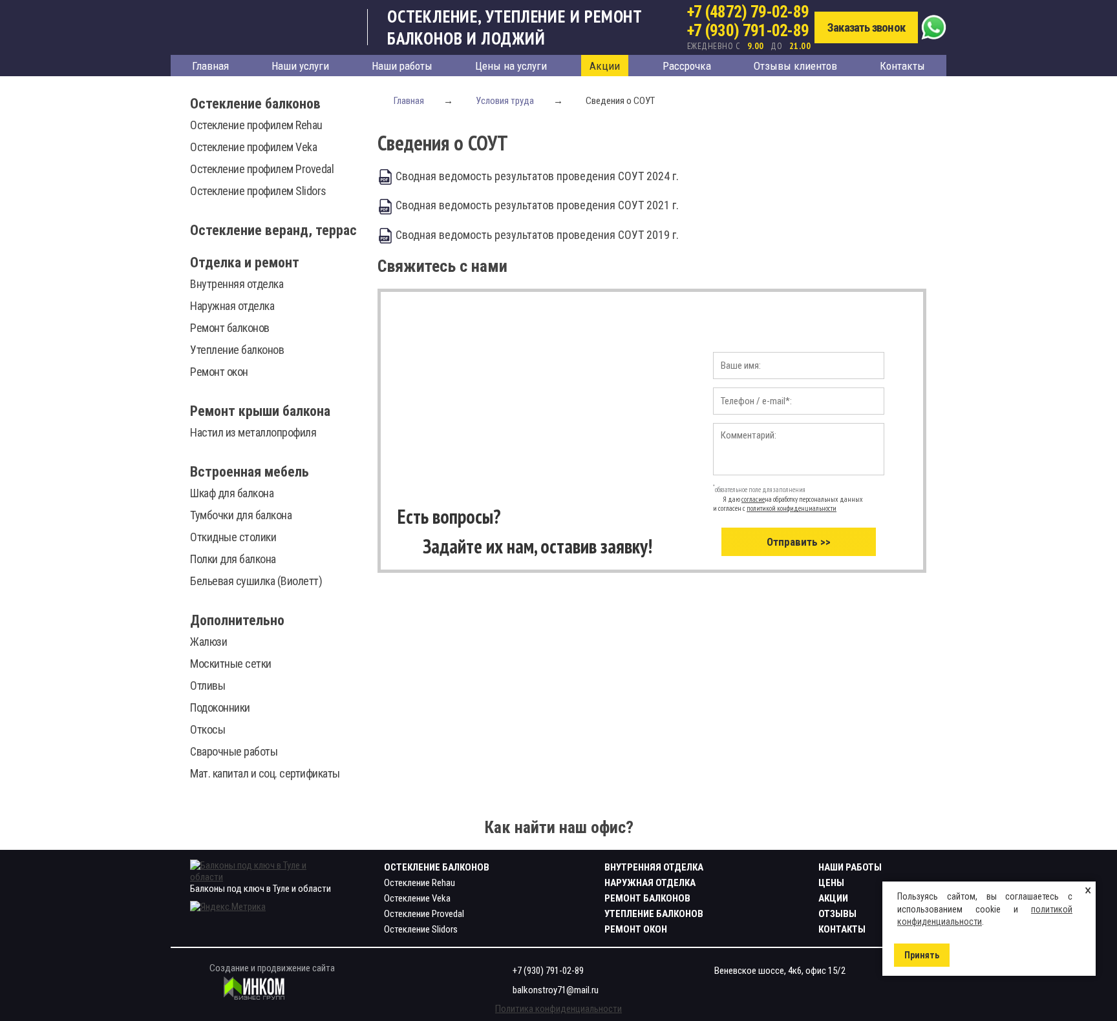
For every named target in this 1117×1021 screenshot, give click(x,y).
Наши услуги (300, 65)
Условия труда (505, 101)
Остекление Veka (417, 898)
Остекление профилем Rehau (256, 125)
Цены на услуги (511, 65)
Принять (921, 955)
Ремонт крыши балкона (260, 411)
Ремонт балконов (230, 328)
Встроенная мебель (249, 472)
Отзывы (837, 914)
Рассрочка (687, 65)
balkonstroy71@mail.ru (556, 990)
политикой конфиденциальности (791, 508)
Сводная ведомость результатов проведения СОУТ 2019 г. (536, 235)
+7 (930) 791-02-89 (748, 30)
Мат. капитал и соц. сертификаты (265, 773)
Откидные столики (233, 537)
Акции (605, 65)
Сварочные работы (233, 751)
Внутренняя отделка (236, 284)
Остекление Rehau (419, 883)
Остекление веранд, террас (273, 230)
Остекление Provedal (424, 914)
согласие (753, 499)
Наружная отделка (232, 306)
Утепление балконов (237, 349)
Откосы (207, 729)
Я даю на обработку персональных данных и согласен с (788, 504)
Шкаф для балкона (231, 493)
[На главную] (269, 27)
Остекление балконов (255, 104)
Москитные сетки (230, 663)
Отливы (207, 685)
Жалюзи (208, 641)
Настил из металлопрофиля (253, 432)
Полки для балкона (233, 559)
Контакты (902, 65)
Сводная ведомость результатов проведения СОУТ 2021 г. (536, 205)
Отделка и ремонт (244, 262)
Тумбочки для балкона (241, 515)
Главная (210, 65)
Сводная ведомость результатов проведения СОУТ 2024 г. (536, 176)
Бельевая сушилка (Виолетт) (256, 581)
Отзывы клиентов (795, 65)
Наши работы (402, 65)
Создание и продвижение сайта (272, 968)
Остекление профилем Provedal (262, 169)
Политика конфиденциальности (558, 1009)
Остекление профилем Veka (253, 147)
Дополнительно (237, 620)
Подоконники (220, 707)
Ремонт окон (219, 371)
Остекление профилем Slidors (258, 191)
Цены (831, 883)
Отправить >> (799, 541)
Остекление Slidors (421, 929)
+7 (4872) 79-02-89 (748, 12)
